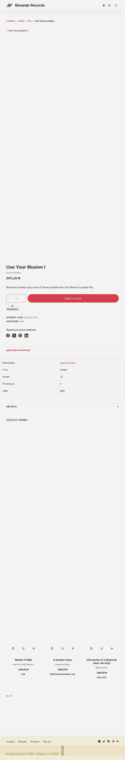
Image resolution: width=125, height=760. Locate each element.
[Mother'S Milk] (23, 540)
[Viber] (108, 741)
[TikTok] (104, 741)
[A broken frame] (62, 540)
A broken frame (62, 659)
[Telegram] (113, 741)
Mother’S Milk (23, 659)
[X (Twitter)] (14, 335)
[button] (13, 648)
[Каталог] (116, 5)
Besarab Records (30, 5)
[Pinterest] (20, 335)
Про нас (47, 741)
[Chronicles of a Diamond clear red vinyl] (101, 540)
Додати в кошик (73, 298)
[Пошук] (109, 5)
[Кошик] (62, 754)
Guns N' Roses (13, 272)
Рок (22, 321)
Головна (10, 741)
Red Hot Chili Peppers (23, 664)
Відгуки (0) (11, 407)
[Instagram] (99, 741)
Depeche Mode (62, 664)
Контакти (34, 741)
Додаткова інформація (18, 350)
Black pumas (101, 667)
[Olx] (117, 741)
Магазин (22, 741)
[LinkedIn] (26, 335)
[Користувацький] (62, 747)
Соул (103, 677)
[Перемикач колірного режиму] (104, 5)
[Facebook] (8, 335)
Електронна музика (60, 674)
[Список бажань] (62, 752)
